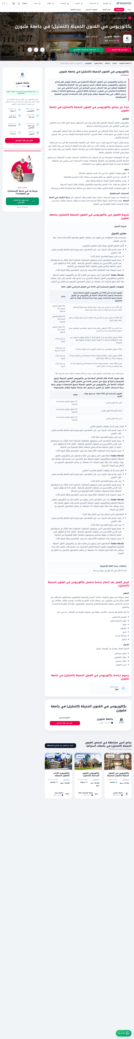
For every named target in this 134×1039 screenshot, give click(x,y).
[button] (5, 3)
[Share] (30, 50)
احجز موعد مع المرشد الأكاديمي (21, 201)
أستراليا (107, 63)
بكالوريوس (88, 63)
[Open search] (19, 3)
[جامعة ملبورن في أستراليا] (22, 75)
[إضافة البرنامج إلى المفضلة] (36, 50)
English (24, 3)
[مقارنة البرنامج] (42, 50)
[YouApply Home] (123, 3)
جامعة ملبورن (112, 36)
